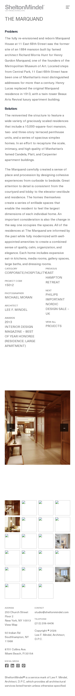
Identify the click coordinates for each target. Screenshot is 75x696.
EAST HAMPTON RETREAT (54, 277)
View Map (11, 624)
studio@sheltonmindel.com (52, 612)
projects (54, 326)
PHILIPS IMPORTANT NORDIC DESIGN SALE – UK (57, 304)
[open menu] (67, 7)
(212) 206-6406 (44, 623)
